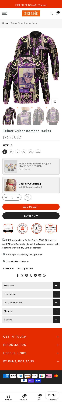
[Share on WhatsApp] (44, 275)
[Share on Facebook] (17, 275)
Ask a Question (25, 268)
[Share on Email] (39, 275)
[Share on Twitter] (22, 275)
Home (5, 23)
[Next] (54, 68)
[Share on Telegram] (35, 275)
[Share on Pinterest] (26, 275)
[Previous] (7, 68)
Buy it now (31, 215)
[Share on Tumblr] (31, 275)
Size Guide (8, 268)
